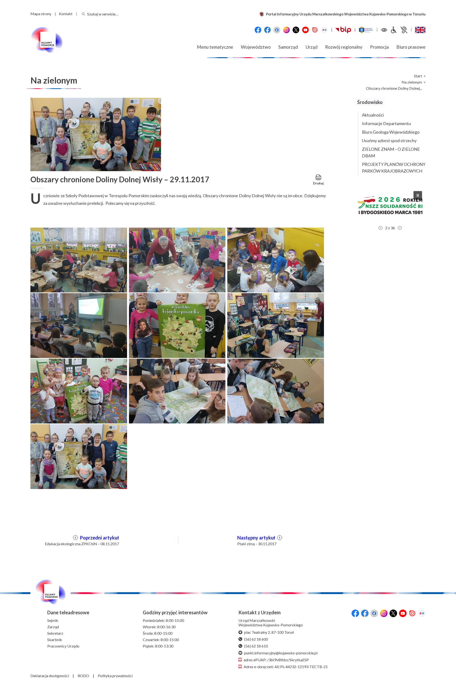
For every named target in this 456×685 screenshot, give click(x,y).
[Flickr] (324, 30)
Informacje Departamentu (386, 123)
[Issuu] (315, 30)
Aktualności (373, 114)
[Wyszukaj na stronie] (83, 13)
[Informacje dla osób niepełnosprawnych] (398, 30)
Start (418, 76)
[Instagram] (286, 30)
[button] (390, 205)
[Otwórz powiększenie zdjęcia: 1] (78, 259)
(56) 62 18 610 (256, 646)
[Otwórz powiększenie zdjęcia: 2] (177, 259)
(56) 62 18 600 (256, 639)
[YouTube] (305, 30)
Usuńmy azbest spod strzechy (389, 140)
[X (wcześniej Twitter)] (296, 30)
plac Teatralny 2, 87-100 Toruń (269, 632)
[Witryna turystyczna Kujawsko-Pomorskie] (366, 30)
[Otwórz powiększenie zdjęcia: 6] (275, 325)
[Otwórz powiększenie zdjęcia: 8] (177, 390)
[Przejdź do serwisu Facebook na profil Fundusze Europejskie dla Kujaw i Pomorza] (267, 30)
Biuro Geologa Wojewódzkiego (390, 132)
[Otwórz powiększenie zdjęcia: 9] (275, 390)
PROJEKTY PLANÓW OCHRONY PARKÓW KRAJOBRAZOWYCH (393, 168)
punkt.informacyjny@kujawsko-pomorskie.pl (281, 653)
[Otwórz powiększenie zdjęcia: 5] (177, 325)
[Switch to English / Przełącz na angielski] (420, 30)
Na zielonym (412, 82)
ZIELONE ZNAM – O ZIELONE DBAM (391, 152)
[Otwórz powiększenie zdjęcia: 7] (78, 390)
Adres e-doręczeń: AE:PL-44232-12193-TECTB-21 (286, 666)
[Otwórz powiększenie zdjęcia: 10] (78, 456)
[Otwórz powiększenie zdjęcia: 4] (78, 325)
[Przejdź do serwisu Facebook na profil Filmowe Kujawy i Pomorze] (277, 30)
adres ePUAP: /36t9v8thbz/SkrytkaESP (276, 659)
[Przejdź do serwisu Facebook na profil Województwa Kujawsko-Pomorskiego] (258, 30)
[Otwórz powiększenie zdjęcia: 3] (275, 259)
